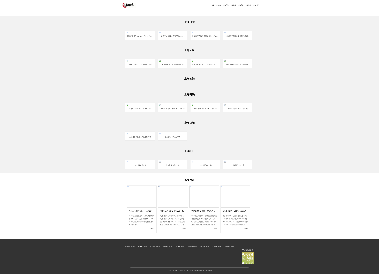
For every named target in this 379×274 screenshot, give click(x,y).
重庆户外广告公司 (217, 246)
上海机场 (248, 5)
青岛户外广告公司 (155, 246)
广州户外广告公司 (180, 246)
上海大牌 (226, 5)
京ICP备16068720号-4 (187, 271)
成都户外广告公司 (229, 246)
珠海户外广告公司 (130, 246)
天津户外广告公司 (167, 246)
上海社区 (256, 5)
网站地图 (197, 271)
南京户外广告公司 (204, 246)
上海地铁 (233, 5)
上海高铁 (241, 5)
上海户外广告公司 (192, 246)
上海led (218, 5)
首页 (212, 5)
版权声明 (209, 271)
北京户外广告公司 (142, 246)
